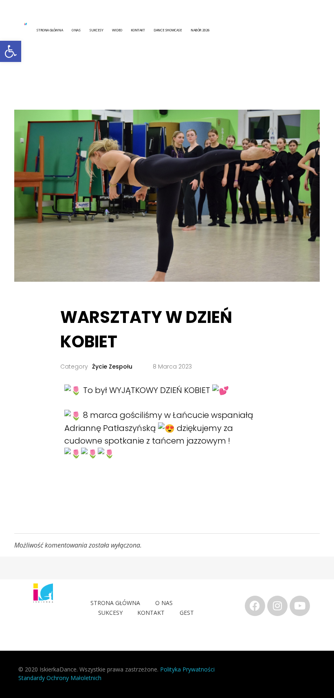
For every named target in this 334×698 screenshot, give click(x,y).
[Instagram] (277, 606)
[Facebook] (255, 606)
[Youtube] (300, 606)
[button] (10, 51)
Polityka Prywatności (188, 669)
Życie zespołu (112, 366)
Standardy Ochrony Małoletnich (59, 678)
